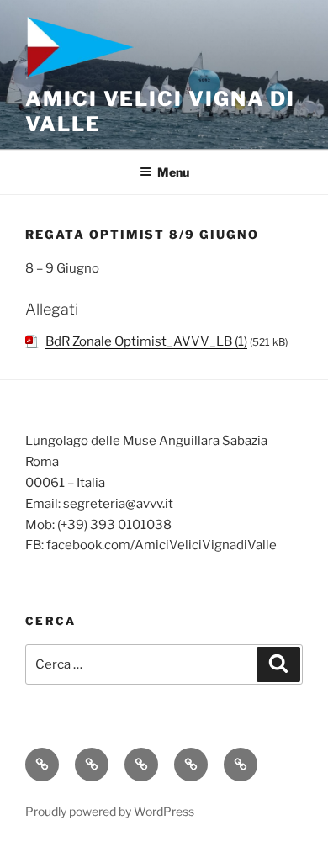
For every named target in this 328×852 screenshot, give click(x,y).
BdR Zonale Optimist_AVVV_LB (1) (146, 341)
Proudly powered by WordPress (109, 811)
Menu (173, 172)
